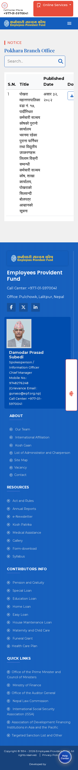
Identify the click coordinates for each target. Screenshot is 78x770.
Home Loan (21, 607)
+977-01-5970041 (16, 13)
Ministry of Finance (26, 685)
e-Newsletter (22, 517)
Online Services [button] (55, 5)
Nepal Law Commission (30, 701)
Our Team (22, 429)
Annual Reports (24, 509)
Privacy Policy (51, 755)
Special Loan (22, 591)
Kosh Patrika (22, 525)
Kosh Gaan (22, 445)
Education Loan (24, 599)
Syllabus (18, 556)
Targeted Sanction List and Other (37, 735)
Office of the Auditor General (33, 693)
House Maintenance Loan (32, 622)
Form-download (24, 549)
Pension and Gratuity (28, 583)
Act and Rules (23, 501)
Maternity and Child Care (31, 630)
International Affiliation (31, 437)
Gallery (17, 541)
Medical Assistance (26, 533)
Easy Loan (20, 615)
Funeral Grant (22, 638)
